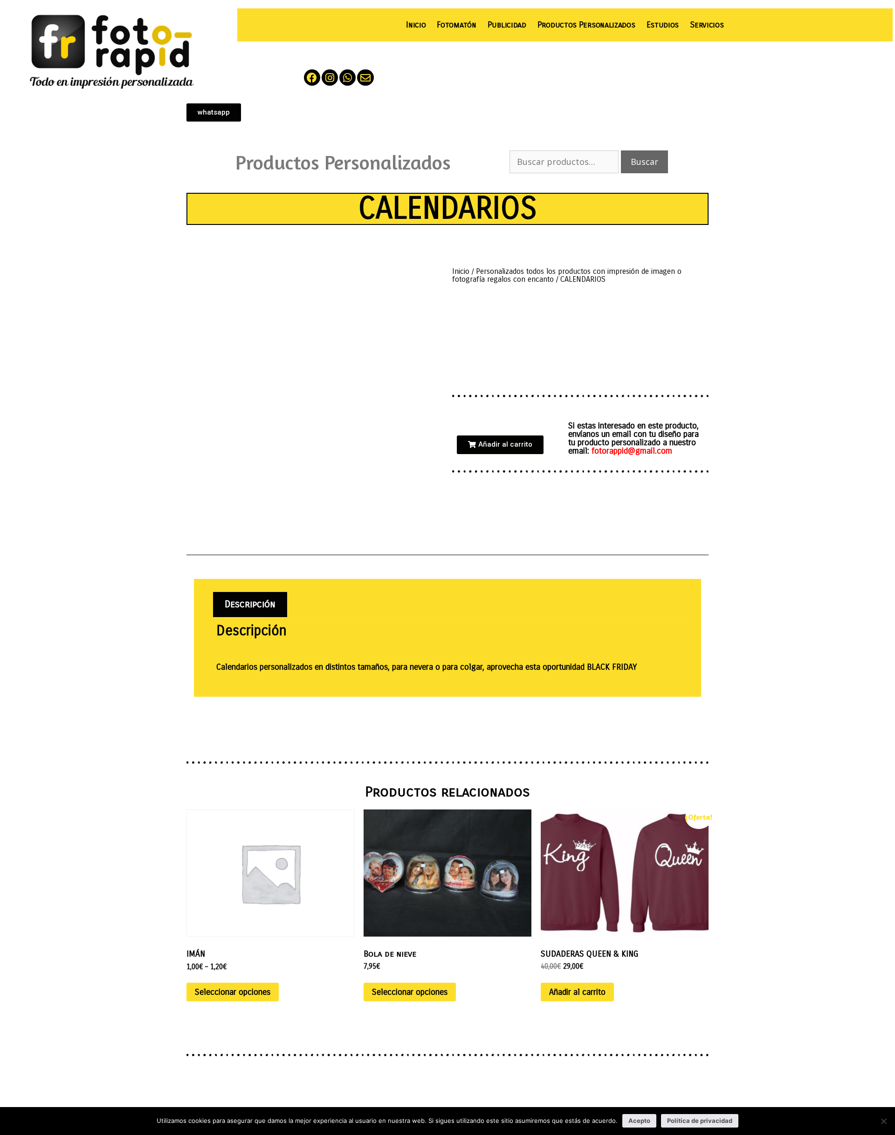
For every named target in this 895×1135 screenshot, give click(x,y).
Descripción (250, 604)
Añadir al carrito (577, 992)
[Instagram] (330, 77)
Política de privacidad (699, 1120)
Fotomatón (456, 25)
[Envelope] (365, 77)
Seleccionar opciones (232, 992)
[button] (500, 444)
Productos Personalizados (586, 25)
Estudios (663, 25)
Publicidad (507, 25)
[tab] (250, 604)
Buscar (644, 161)
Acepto (639, 1120)
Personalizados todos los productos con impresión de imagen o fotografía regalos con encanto (567, 275)
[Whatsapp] (347, 77)
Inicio (416, 25)
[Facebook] (312, 77)
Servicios (706, 25)
